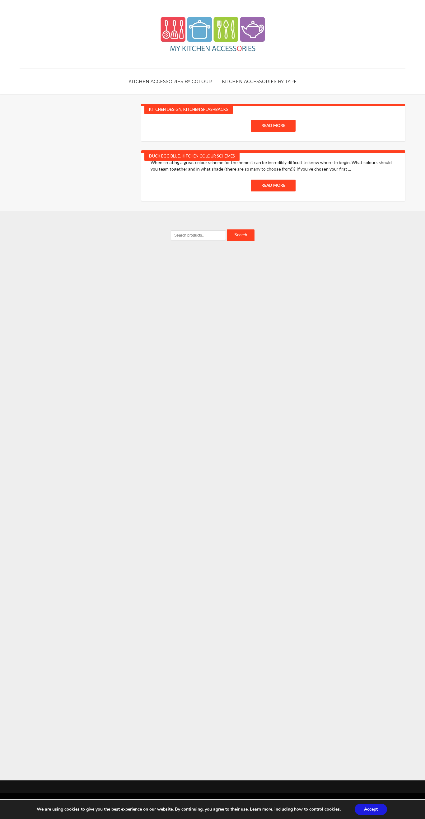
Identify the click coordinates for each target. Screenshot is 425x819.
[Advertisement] (212, 353)
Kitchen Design (165, 109)
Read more (273, 125)
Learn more (261, 809)
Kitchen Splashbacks (205, 109)
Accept (371, 809)
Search (240, 235)
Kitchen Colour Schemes (208, 155)
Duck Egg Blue (164, 155)
